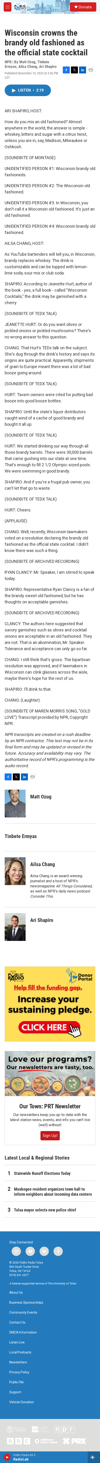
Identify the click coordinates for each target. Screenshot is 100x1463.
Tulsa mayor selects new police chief (45, 1210)
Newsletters (18, 1362)
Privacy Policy (19, 1372)
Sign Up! (50, 1135)
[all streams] (94, 1457)
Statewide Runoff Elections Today (42, 1173)
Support (15, 1392)
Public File (16, 1382)
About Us (16, 1292)
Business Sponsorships (26, 1302)
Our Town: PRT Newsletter (49, 1106)
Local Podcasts (20, 1352)
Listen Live (17, 1342)
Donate (85, 7)
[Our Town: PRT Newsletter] (50, 1073)
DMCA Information (23, 1332)
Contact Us (17, 1322)
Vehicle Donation (21, 1402)
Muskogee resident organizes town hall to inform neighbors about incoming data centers (53, 1192)
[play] (7, 1457)
